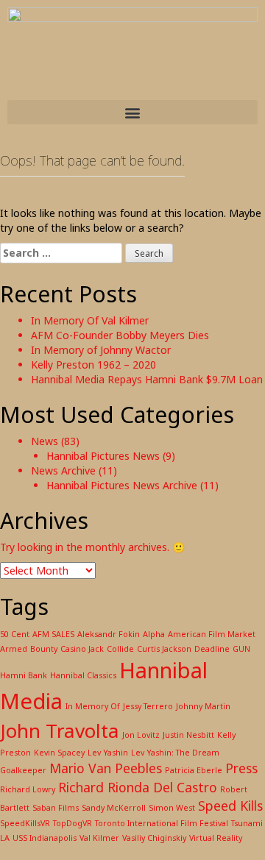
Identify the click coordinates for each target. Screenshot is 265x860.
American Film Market (211, 634)
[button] (132, 112)
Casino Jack (82, 649)
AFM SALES (53, 634)
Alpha (154, 634)
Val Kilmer (99, 838)
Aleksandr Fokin (108, 634)
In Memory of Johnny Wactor (101, 350)
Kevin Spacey (59, 752)
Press (241, 768)
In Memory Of (93, 706)
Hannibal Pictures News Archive (121, 485)
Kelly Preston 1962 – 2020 (93, 365)
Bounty (43, 649)
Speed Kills (230, 805)
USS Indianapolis (45, 838)
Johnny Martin (203, 706)
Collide (120, 649)
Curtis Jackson (164, 649)
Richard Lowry (27, 789)
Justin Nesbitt (188, 735)
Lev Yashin (108, 752)
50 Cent (14, 634)
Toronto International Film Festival (161, 823)
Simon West (172, 808)
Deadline (212, 649)
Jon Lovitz (141, 735)
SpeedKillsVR (25, 823)
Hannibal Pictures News (103, 456)
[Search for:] (61, 253)
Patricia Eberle (193, 770)
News (44, 441)
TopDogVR (72, 823)
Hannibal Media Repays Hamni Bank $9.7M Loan (147, 379)
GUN (241, 649)
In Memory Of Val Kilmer (90, 320)
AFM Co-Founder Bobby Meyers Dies (120, 335)
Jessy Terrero (148, 706)
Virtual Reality (215, 838)
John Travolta (59, 730)
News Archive (63, 470)
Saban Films (55, 808)
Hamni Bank (23, 675)
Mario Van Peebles (105, 768)
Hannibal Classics (83, 675)
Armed (13, 649)
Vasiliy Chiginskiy (154, 838)
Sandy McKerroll (114, 808)
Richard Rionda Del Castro (137, 787)
